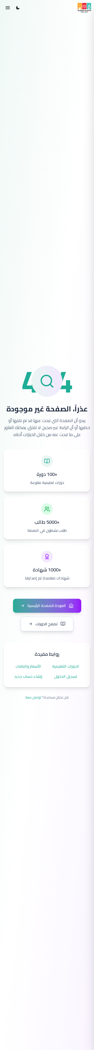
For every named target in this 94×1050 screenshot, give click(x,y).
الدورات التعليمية (65, 666)
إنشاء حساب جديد (28, 676)
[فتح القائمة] (8, 8)
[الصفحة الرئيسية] (84, 8)
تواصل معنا (33, 697)
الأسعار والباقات (28, 666)
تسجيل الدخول (65, 676)
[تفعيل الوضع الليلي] (18, 8)
